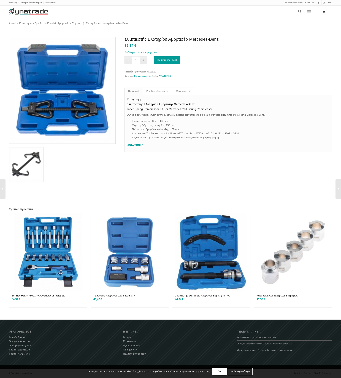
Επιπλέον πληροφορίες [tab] (157, 91)
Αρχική (12, 23)
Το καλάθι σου (17, 337)
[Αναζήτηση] (300, 12)
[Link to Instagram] (324, 2)
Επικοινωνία (130, 341)
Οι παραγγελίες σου (20, 345)
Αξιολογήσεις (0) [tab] (183, 91)
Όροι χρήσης (130, 349)
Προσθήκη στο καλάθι (166, 60)
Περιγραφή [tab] (133, 91)
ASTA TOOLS (165, 76)
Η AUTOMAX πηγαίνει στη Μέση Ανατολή (256, 337)
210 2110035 (308, 3)
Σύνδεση (13, 3)
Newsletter (50, 3)
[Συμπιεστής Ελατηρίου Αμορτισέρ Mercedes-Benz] (62, 90)
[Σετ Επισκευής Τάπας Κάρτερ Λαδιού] (338, 189)
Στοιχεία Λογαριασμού (31, 3)
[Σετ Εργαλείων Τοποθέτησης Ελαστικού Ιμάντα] (3, 189)
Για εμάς (127, 337)
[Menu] (309, 11)
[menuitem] (14, 3)
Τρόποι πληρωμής (19, 353)
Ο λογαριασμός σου (20, 341)
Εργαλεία (39, 23)
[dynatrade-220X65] (28, 12)
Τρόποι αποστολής (19, 349)
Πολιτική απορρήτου (134, 353)
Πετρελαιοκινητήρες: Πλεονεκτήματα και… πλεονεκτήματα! (265, 350)
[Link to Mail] (329, 2)
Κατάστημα (25, 23)
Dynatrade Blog (131, 345)
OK (219, 371)
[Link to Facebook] (318, 2)
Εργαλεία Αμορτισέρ (58, 23)
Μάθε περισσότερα (240, 371)
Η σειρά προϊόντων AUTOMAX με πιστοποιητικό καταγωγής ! (265, 343)
